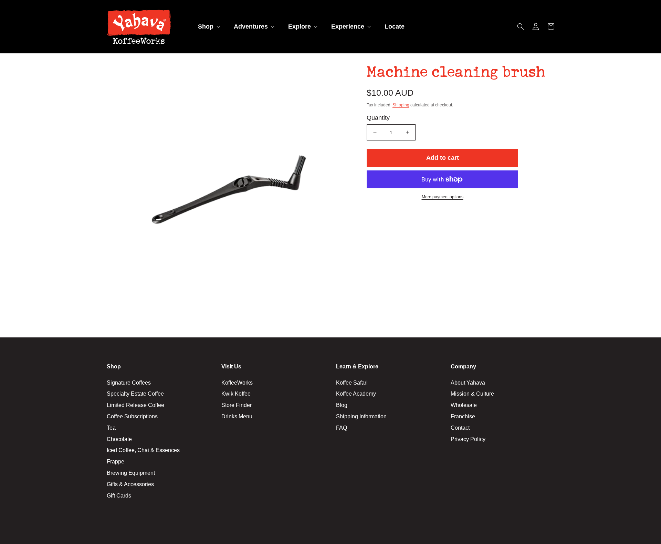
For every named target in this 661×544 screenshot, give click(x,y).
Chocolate (119, 439)
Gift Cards (119, 496)
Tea (111, 428)
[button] (208, 27)
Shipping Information (361, 416)
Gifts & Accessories (130, 484)
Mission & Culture (472, 394)
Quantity (378, 117)
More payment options (442, 197)
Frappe (115, 461)
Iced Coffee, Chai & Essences (143, 450)
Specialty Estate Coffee (135, 394)
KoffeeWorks (237, 383)
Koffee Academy (356, 394)
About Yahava (468, 383)
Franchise (463, 416)
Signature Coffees (129, 383)
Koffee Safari (352, 383)
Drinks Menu (236, 416)
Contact (460, 428)
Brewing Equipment (131, 473)
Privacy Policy (468, 439)
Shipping (400, 104)
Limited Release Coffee (135, 405)
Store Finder (236, 405)
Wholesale (464, 405)
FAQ (341, 428)
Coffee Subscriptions (132, 416)
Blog (341, 405)
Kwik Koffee (236, 394)
